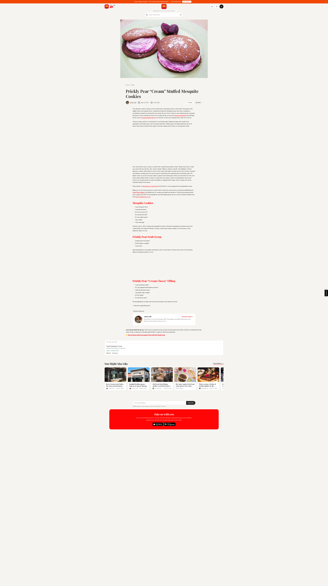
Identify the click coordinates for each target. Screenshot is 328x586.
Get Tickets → (186, 1)
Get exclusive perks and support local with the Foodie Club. (146, 335)
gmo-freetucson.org (160, 321)
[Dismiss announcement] (326, 2)
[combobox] (163, 14)
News (132, 85)
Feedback (326, 293)
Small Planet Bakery (139, 192)
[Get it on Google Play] (169, 424)
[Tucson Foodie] (164, 6)
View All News (217, 363)
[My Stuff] (212, 6)
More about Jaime (187, 316)
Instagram (115, 353)
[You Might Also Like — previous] (206, 363)
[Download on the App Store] (158, 424)
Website (108, 353)
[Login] (217, 6)
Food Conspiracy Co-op (142, 197)
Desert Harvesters (180, 115)
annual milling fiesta (148, 117)
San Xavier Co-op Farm (149, 186)
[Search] (180, 14)
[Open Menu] (221, 6)
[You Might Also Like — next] (210, 363)
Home (127, 85)
